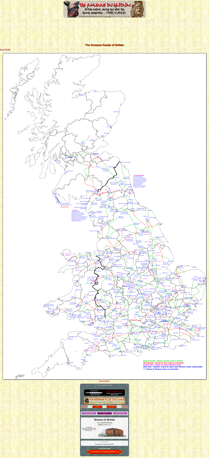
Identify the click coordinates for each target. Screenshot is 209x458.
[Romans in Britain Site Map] (112, 407)
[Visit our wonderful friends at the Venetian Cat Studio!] (104, 404)
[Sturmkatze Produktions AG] (104, 453)
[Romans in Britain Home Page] (97, 407)
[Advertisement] (104, 30)
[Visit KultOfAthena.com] (104, 396)
